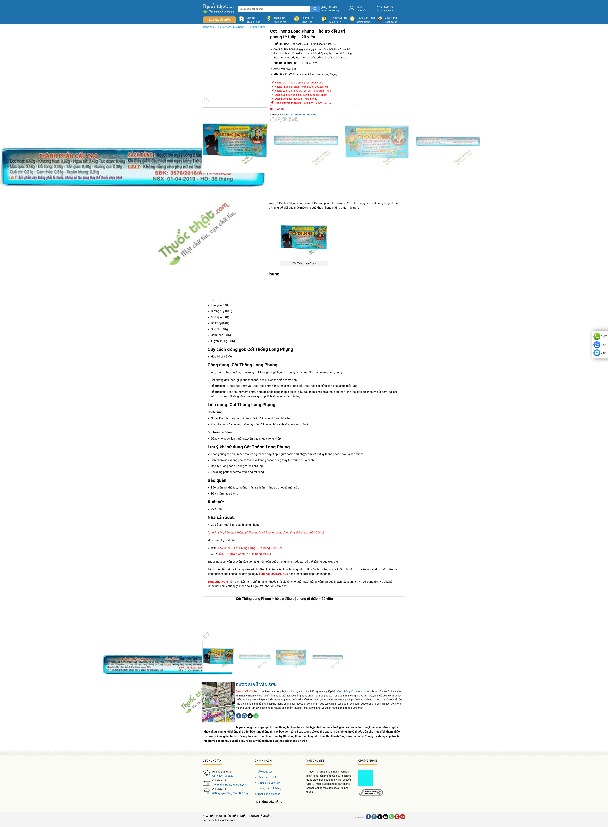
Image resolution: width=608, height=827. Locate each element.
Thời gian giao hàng (269, 793)
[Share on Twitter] (278, 119)
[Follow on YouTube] (402, 816)
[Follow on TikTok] (380, 816)
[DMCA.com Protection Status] (365, 777)
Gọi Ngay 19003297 (223, 775)
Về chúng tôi (265, 771)
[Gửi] (315, 9)
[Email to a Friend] (284, 119)
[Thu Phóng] (206, 101)
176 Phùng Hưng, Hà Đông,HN (229, 784)
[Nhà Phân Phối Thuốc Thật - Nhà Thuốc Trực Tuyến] (218, 8)
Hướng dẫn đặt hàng (269, 788)
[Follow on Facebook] (238, 715)
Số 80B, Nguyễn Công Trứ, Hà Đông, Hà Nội (244, 554)
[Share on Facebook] (273, 119)
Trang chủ (208, 27)
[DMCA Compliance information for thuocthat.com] (370, 792)
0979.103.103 (279, 573)
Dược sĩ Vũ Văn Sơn (269, 782)
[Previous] (203, 176)
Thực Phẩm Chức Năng (231, 27)
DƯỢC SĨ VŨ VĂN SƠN (256, 684)
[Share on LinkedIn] (295, 119)
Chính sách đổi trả (268, 777)
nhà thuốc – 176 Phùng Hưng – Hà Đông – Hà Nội (250, 548)
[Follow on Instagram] (244, 715)
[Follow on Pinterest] (397, 816)
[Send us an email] (250, 715)
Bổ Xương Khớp (257, 27)
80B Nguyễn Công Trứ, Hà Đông (230, 793)
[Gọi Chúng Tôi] (256, 715)
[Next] (213, 99)
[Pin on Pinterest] (290, 119)
